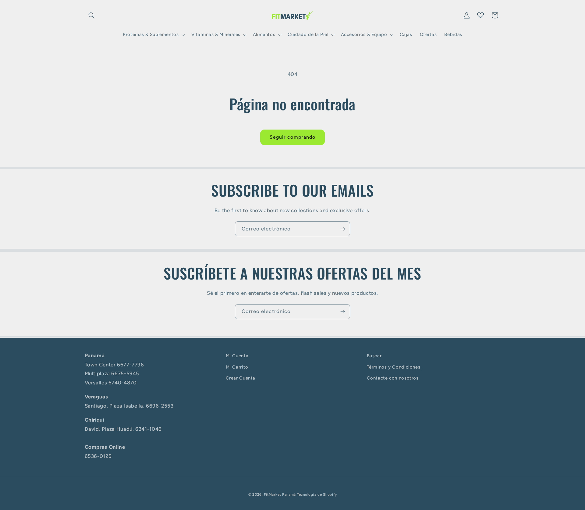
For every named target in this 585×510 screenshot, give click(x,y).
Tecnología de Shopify (317, 494)
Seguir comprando (292, 137)
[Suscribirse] (343, 228)
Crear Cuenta (241, 378)
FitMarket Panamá (280, 494)
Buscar (374, 355)
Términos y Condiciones (393, 367)
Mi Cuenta (237, 355)
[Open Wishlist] (480, 15)
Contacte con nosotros (393, 378)
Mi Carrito (237, 367)
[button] (92, 15)
